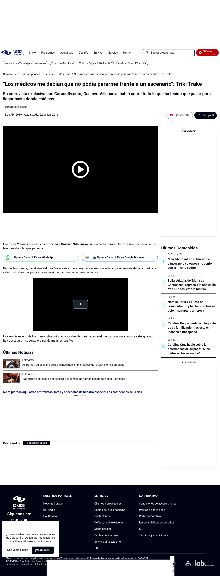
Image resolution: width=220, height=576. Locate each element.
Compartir (209, 115)
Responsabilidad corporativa (156, 522)
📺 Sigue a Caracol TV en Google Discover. (118, 257)
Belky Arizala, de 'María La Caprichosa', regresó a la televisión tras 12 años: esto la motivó (192, 285)
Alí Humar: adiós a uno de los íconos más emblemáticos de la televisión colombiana (73, 364)
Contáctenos (102, 516)
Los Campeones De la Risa (36, 74)
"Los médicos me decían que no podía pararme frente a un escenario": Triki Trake (123, 74)
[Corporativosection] (175, 496)
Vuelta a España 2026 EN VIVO (95, 63)
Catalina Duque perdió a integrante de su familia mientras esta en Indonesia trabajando (192, 327)
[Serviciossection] (124, 496)
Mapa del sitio (103, 529)
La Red (171, 275)
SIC (141, 529)
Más (140, 52)
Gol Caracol (50, 516)
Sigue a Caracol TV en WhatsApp (34, 257)
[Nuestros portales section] (73, 496)
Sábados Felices (37, 442)
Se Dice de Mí (175, 254)
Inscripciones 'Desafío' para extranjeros (25, 63)
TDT (97, 548)
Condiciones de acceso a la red (158, 503)
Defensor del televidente (108, 522)
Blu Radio (49, 510)
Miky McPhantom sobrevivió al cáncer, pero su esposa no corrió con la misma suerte (190, 263)
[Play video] (80, 169)
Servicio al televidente (107, 541)
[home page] (12, 52)
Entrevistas (63, 74)
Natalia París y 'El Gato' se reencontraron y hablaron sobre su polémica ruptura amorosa (191, 306)
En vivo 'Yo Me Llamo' (62, 63)
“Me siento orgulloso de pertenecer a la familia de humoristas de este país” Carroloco (73, 378)
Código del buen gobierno (109, 510)
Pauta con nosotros (106, 535)
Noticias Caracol (53, 503)
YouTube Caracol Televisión (132, 63)
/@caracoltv (181, 115)
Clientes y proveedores (108, 503)
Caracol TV (9, 74)
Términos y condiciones (153, 535)
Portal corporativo (150, 516)
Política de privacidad (152, 510)
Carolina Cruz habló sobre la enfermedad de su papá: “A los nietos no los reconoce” (189, 349)
